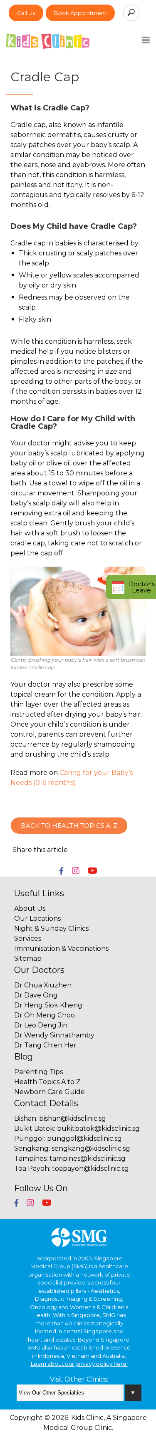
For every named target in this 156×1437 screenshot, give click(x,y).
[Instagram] (75, 871)
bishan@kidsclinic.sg (72, 1118)
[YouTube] (92, 871)
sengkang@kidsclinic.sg (91, 1148)
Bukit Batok (34, 1128)
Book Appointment (80, 13)
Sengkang (31, 1148)
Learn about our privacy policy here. (79, 1363)
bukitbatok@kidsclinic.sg (98, 1128)
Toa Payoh (31, 1168)
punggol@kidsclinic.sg (84, 1138)
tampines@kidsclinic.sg (88, 1158)
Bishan (25, 1118)
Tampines (30, 1158)
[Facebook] (61, 871)
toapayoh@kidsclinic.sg (90, 1168)
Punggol (29, 1138)
